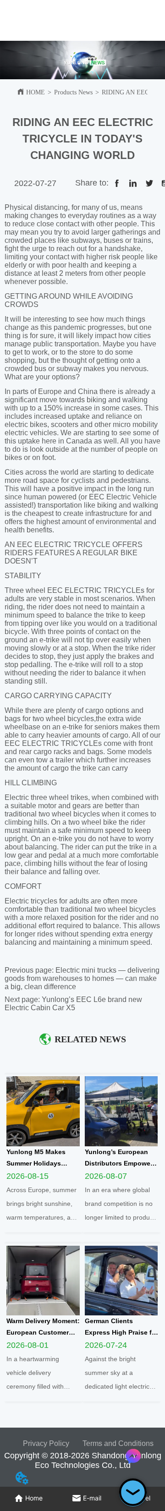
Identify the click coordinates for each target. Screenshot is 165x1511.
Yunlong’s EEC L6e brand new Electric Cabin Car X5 (73, 1004)
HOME (35, 92)
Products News (73, 92)
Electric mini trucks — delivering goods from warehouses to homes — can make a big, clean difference (82, 978)
